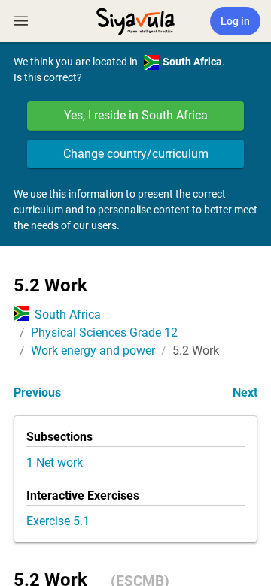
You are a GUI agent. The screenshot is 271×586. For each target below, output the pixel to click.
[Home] (135, 20)
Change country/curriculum (136, 153)
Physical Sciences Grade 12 (104, 332)
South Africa (68, 314)
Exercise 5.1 (58, 521)
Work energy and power (93, 350)
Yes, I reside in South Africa (136, 115)
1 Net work (54, 462)
